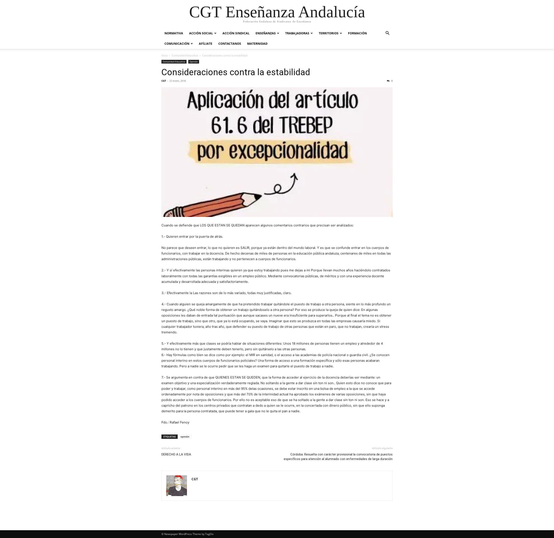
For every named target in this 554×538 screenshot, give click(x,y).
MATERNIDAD (257, 43)
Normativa (173, 33)
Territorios (328, 33)
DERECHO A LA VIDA (176, 454)
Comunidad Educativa (185, 55)
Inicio (164, 55)
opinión (184, 436)
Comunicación (176, 43)
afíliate (205, 43)
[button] (387, 34)
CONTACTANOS (229, 43)
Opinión (194, 61)
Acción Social (201, 33)
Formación (357, 33)
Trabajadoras (297, 33)
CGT (163, 80)
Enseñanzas (266, 33)
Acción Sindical (236, 33)
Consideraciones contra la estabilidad (235, 72)
